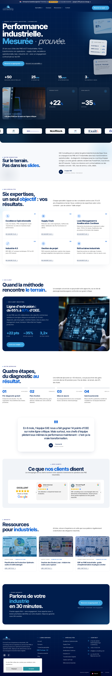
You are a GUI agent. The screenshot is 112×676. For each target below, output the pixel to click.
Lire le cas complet (15, 344)
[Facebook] (8, 655)
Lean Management (68, 647)
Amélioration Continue (69, 650)
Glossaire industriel (43, 653)
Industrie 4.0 (66, 653)
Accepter (31, 668)
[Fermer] (110, 2)
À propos (48, 7)
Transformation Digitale (69, 656)
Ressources (57, 7)
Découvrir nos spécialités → (34, 63)
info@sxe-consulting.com (97, 651)
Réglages (14, 668)
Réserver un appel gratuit (13, 63)
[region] (23, 665)
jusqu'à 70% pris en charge (82, 1)
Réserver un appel (100, 8)
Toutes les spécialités (43, 647)
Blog (39, 656)
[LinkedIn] (4, 655)
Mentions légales (84, 672)
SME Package (42, 650)
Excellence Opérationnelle (70, 641)
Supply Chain (66, 644)
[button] (100, 492)
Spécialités (38, 7)
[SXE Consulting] (8, 7)
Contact (67, 7)
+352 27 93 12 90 (95, 647)
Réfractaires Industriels (69, 663)
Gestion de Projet (67, 659)
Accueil (40, 641)
